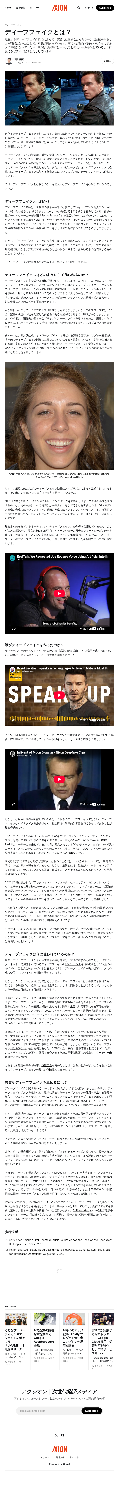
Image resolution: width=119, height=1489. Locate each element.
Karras (63, 477)
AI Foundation (81, 1210)
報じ (106, 1185)
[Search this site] (78, 7)
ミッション (46, 1457)
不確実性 (47, 1065)
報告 (44, 1006)
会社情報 (20, 7)
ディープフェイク (13, 25)
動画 (78, 1052)
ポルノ (74, 852)
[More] (37, 7)
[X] (56, 1435)
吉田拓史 (19, 59)
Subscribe (105, 7)
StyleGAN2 (40, 477)
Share (107, 60)
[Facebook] (62, 1435)
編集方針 (60, 1457)
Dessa (21, 530)
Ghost (66, 1464)
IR (30, 7)
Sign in (89, 7)
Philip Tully (15, 1249)
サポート (74, 1457)
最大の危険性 (47, 1069)
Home (8, 7)
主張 (96, 899)
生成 (104, 339)
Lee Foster (29, 1249)
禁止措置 (104, 1176)
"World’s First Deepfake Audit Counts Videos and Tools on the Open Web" (68, 1240)
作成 (78, 895)
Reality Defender (15, 1202)
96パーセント (73, 964)
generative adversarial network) (93, 473)
